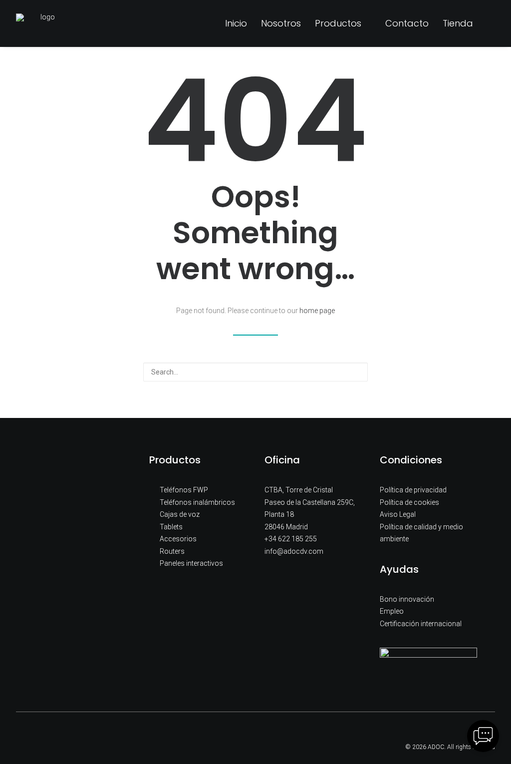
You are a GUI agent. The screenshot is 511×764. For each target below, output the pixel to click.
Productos (338, 23)
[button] (490, 23)
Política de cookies (409, 502)
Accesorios (178, 539)
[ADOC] (43, 23)
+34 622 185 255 (290, 539)
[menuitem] (236, 23)
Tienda (458, 23)
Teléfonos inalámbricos (197, 502)
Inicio (236, 23)
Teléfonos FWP (184, 490)
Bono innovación (407, 599)
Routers (172, 551)
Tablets (171, 527)
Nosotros (281, 23)
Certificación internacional (421, 624)
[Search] (255, 372)
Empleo (392, 611)
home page (317, 311)
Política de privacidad (413, 490)
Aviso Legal (398, 514)
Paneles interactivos (191, 563)
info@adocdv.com (293, 551)
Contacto (407, 23)
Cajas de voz (180, 514)
